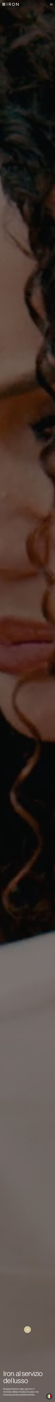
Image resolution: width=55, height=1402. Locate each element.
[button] (51, 4)
